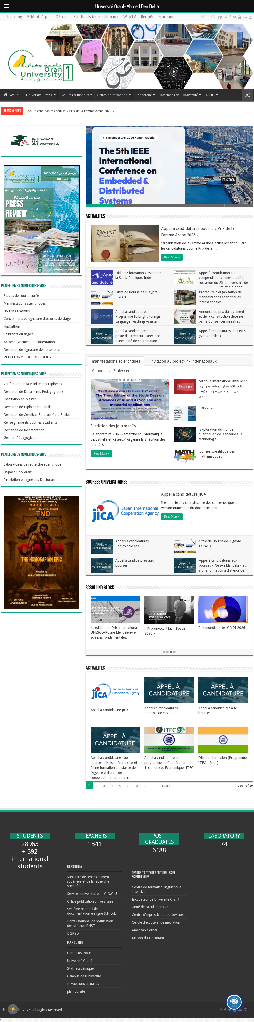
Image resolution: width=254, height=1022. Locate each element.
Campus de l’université (84, 976)
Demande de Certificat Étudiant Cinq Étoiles (37, 415)
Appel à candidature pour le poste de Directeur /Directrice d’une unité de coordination (137, 336)
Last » (166, 786)
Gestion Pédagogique (20, 438)
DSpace (62, 16)
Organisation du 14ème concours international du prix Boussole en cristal (221, 632)
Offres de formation (112, 95)
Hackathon (12, 326)
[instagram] (250, 17)
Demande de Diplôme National (27, 407)
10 (136, 786)
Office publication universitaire (90, 901)
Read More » (172, 257)
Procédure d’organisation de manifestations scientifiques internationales (220, 297)
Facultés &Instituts (74, 95)
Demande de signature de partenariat (32, 350)
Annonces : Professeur (112, 371)
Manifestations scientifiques (25, 303)
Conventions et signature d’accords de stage (37, 319)
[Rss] (226, 17)
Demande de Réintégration (24, 430)
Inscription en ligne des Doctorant (29, 480)
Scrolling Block (100, 588)
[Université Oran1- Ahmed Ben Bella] (127, 55)
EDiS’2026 (206, 408)
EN (213, 18)
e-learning (13, 16)
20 (146, 786)
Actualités (95, 216)
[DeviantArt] (245, 17)
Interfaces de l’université (179, 95)
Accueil (14, 95)
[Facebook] (230, 17)
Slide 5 (211, 205)
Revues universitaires (83, 984)
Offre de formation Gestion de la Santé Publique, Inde (63, 111)
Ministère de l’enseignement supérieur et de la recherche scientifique (88, 881)
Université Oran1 (39, 95)
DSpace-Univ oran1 (18, 472)
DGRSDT (74, 933)
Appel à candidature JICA (183, 494)
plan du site (76, 991)
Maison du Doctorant (148, 938)
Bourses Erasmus (17, 311)
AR (203, 18)
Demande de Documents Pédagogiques (34, 391)
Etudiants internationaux (95, 16)
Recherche (143, 95)
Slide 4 (183, 205)
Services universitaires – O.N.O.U (92, 894)
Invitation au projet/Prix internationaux (183, 361)
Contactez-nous (79, 953)
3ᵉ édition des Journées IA (113, 426)
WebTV (129, 16)
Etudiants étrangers (18, 334)
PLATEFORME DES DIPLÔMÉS (27, 357)
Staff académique (80, 968)
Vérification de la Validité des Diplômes (33, 384)
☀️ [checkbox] (13, 1009)
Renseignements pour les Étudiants (30, 422)
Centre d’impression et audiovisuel (158, 915)
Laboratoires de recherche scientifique (32, 464)
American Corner (144, 930)
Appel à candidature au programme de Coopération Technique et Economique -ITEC (168, 763)
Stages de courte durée (21, 296)
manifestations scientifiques (116, 361)
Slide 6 (239, 205)
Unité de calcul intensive (150, 907)
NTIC (210, 95)
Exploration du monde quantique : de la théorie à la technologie (220, 434)
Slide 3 (155, 205)
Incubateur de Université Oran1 (156, 899)
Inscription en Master (20, 399)
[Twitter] (235, 17)
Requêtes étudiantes (159, 16)
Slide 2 (127, 205)
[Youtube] (240, 17)
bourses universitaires (106, 482)
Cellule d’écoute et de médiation (156, 922)
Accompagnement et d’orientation (29, 342)
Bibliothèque (39, 16)
